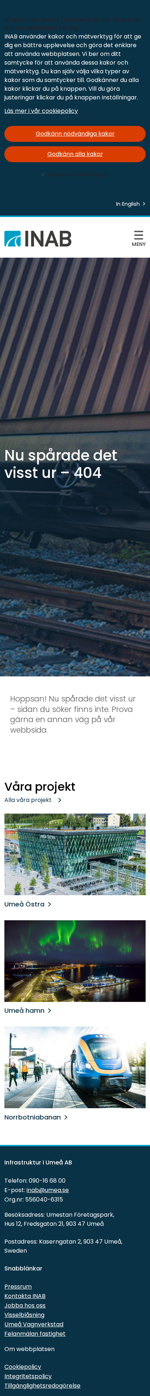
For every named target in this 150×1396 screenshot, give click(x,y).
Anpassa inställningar (78, 174)
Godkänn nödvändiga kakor (75, 134)
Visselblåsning (24, 1315)
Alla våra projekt (28, 800)
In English (128, 204)
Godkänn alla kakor (75, 154)
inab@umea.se (48, 1190)
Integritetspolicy (28, 1376)
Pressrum (18, 1286)
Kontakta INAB (25, 1296)
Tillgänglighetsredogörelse (42, 1385)
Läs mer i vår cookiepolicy (41, 111)
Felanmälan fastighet (35, 1334)
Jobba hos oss (25, 1305)
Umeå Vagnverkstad (33, 1324)
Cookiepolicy (22, 1367)
